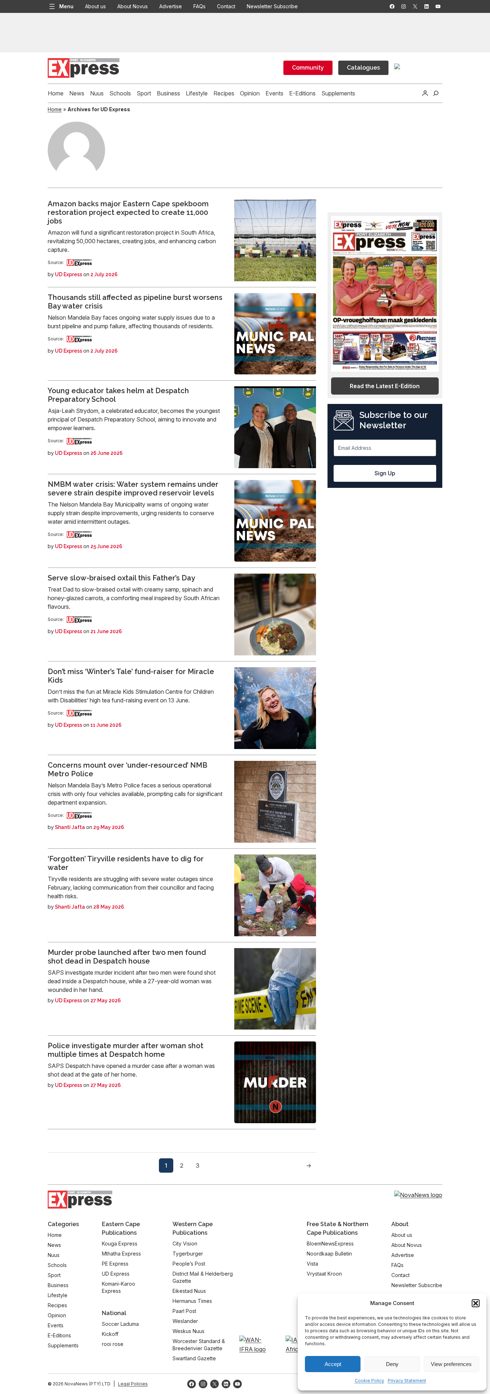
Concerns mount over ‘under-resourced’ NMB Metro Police (127, 769)
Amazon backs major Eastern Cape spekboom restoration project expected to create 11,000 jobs (128, 212)
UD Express (68, 274)
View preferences (451, 1364)
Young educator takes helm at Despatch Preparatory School (118, 395)
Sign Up (384, 473)
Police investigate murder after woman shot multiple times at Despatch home (125, 1050)
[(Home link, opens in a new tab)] (80, 1199)
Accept (333, 1364)
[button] (475, 1303)
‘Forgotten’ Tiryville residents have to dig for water (126, 863)
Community (308, 67)
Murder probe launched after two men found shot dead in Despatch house (127, 956)
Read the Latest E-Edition (385, 386)
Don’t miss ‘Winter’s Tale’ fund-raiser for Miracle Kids (131, 675)
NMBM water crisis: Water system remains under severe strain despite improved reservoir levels (133, 488)
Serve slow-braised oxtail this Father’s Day (121, 578)
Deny (392, 1364)
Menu (66, 6)
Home (55, 109)
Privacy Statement (407, 1380)
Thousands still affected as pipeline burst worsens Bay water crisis (135, 301)
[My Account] (425, 93)
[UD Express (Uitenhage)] (79, 262)
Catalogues (363, 67)
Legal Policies (133, 1383)
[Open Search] (435, 93)
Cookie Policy (369, 1380)
